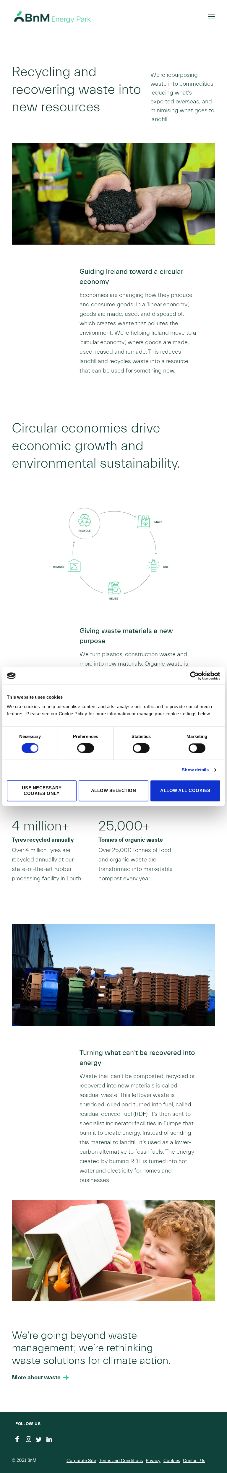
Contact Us (194, 1460)
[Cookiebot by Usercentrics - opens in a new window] (194, 675)
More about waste (36, 1377)
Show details (195, 770)
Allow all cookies (185, 790)
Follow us (27, 1424)
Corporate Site (81, 1460)
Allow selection (113, 790)
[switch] (85, 748)
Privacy (153, 1460)
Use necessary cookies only (42, 790)
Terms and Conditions (121, 1460)
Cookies (171, 1460)
